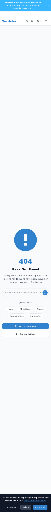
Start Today (28, 8)
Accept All (40, 507)
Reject (26, 507)
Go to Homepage (27, 326)
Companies (35, 316)
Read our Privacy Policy (35, 501)
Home (10, 309)
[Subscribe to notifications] (32, 21)
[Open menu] (46, 21)
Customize (11, 507)
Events (40, 309)
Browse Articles (27, 334)
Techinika (9, 21)
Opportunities (17, 316)
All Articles (25, 309)
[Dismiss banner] (48, 5)
